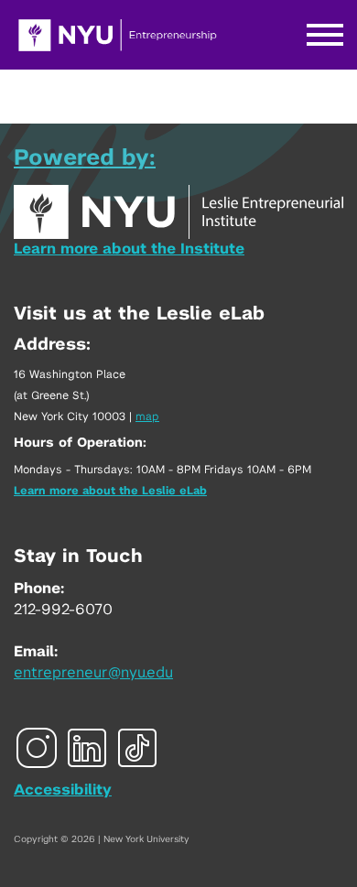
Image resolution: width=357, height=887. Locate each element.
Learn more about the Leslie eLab (110, 490)
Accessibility (63, 790)
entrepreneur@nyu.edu (93, 672)
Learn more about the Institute (129, 249)
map (147, 416)
